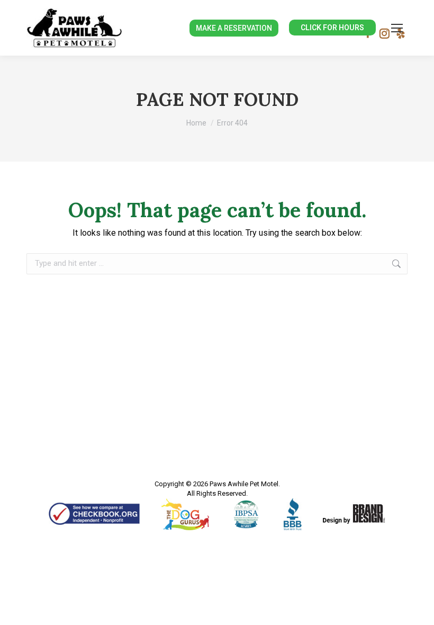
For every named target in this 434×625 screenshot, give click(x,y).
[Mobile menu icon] (397, 28)
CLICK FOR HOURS (332, 27)
